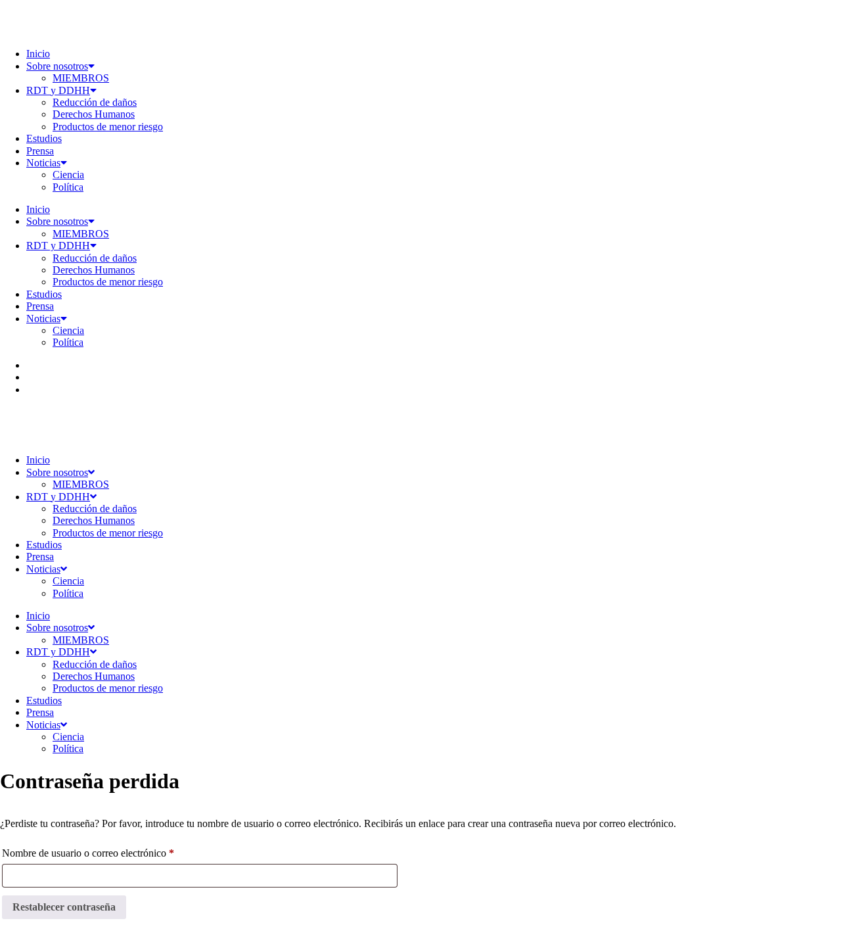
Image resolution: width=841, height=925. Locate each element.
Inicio (38, 53)
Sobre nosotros (57, 66)
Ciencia (68, 174)
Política (68, 187)
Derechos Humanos (94, 114)
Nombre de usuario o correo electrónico (111, 853)
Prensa (40, 150)
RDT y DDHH (58, 90)
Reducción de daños (95, 102)
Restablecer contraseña (64, 907)
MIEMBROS (81, 77)
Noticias (43, 162)
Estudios (44, 138)
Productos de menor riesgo (108, 126)
